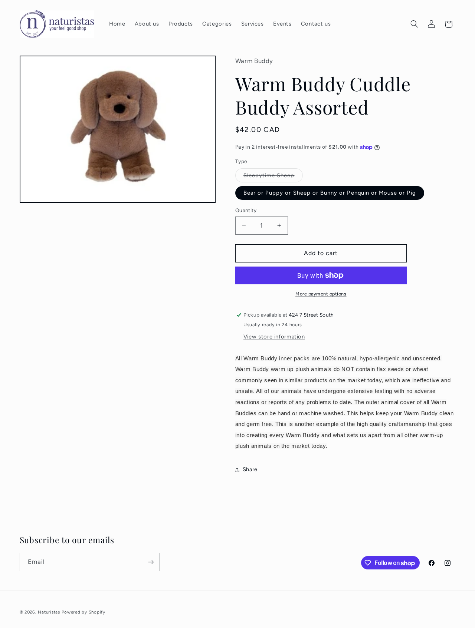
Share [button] (250, 469)
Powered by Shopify (83, 612)
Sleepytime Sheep (273, 177)
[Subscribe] (150, 562)
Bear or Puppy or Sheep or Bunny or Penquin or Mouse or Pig (329, 192)
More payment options (321, 294)
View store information (274, 336)
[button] (414, 24)
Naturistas (49, 612)
